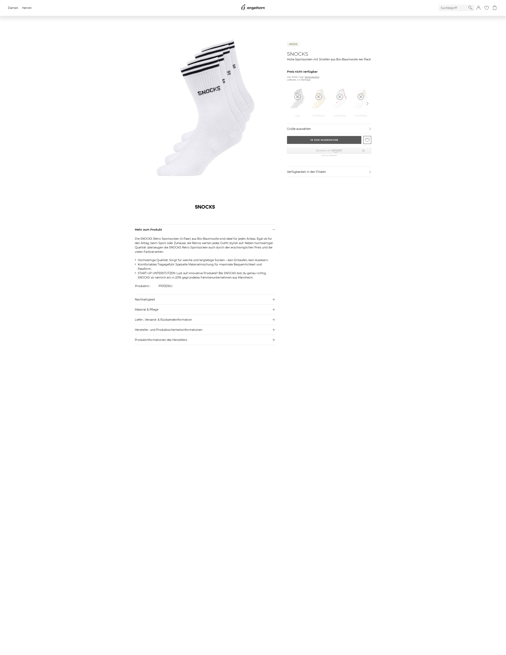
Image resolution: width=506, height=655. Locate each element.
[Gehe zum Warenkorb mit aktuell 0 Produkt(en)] (494, 8)
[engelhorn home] (253, 8)
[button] (478, 8)
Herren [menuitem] (27, 8)
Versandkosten (312, 77)
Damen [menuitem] (13, 8)
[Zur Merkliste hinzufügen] (367, 140)
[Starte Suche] (470, 8)
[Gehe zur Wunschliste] (486, 8)
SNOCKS (297, 54)
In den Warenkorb (324, 140)
